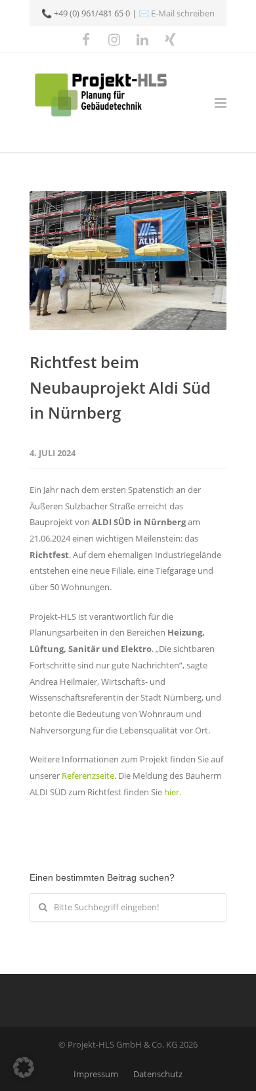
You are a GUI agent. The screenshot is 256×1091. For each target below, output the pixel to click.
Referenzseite (88, 775)
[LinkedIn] (142, 39)
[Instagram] (114, 39)
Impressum (96, 1074)
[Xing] (171, 39)
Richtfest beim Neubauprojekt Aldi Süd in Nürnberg (120, 387)
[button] (23, 1067)
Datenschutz (157, 1074)
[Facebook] (86, 39)
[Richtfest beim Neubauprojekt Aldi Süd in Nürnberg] (128, 260)
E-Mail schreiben (183, 13)
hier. (172, 792)
